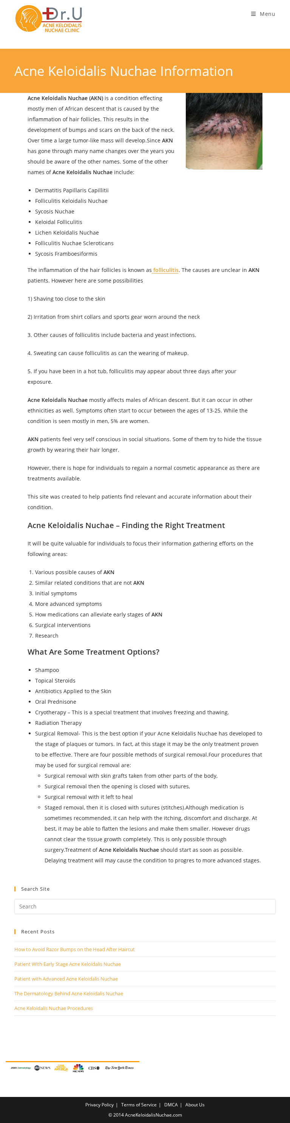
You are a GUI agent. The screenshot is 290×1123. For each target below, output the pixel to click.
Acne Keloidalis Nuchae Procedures (53, 1008)
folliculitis (165, 269)
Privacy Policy (99, 1104)
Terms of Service (139, 1104)
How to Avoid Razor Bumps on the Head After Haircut (74, 949)
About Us (195, 1104)
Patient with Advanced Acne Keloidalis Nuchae (66, 978)
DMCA (171, 1104)
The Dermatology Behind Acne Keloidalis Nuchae (68, 993)
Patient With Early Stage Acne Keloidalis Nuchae (67, 964)
